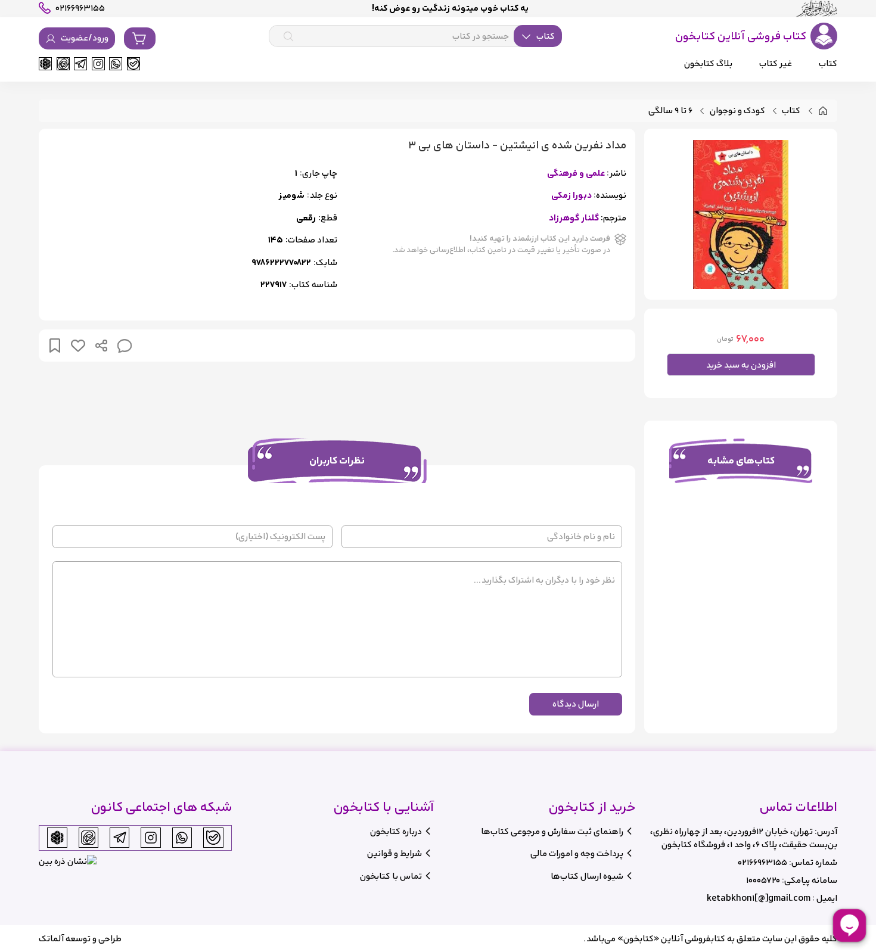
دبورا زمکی (571, 196)
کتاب (791, 111)
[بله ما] (133, 64)
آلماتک (51, 938)
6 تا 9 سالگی (670, 111)
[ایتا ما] (63, 64)
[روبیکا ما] (45, 64)
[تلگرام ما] (80, 64)
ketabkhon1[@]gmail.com (758, 898)
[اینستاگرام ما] (98, 64)
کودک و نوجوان (737, 111)
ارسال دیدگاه (575, 703)
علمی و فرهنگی (576, 174)
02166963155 (762, 862)
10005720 (763, 880)
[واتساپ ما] (116, 64)
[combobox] (415, 36)
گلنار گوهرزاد (574, 218)
